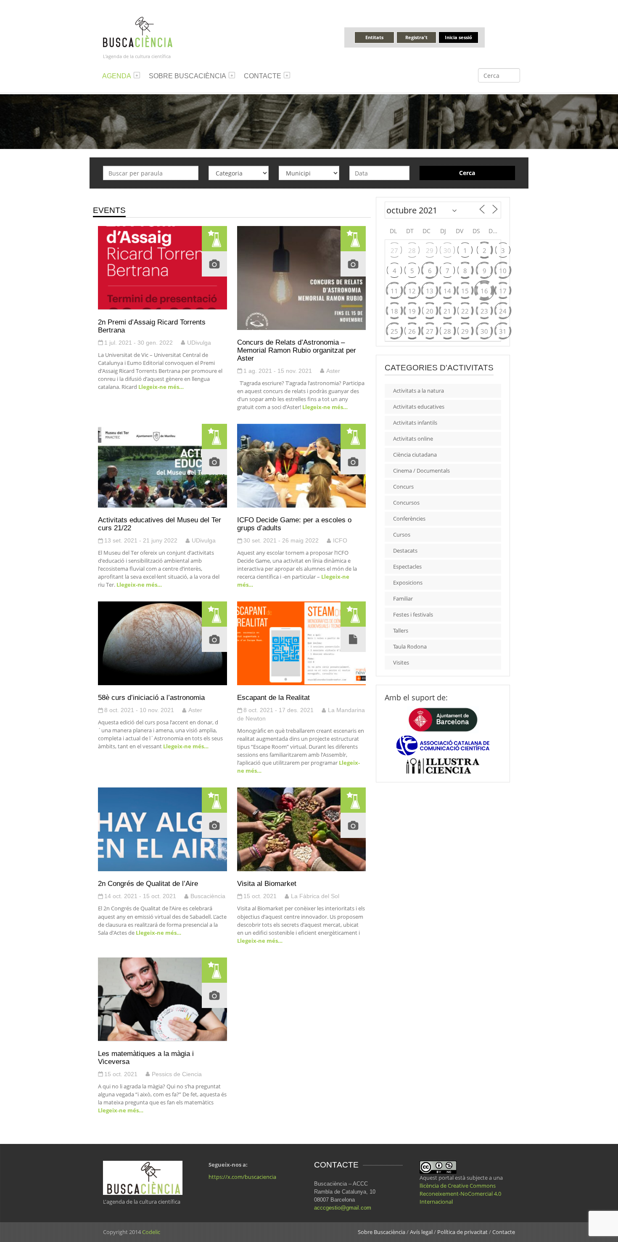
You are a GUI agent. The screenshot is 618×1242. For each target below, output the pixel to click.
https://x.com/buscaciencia (242, 1177)
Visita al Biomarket (266, 883)
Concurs (403, 486)
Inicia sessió (458, 37)
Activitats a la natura (418, 390)
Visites (401, 662)
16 (484, 291)
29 (429, 250)
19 (412, 311)
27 (394, 250)
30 (447, 250)
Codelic (151, 1232)
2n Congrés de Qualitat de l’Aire (148, 883)
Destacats (405, 550)
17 (503, 291)
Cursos (401, 534)
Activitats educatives (418, 406)
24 (503, 311)
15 (465, 291)
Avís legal (421, 1232)
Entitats (374, 37)
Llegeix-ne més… (160, 387)
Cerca (467, 173)
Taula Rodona (410, 646)
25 (394, 331)
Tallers (400, 630)
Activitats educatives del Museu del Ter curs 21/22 (159, 524)
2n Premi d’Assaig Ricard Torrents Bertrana (152, 326)
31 (503, 331)
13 (429, 291)
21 (447, 311)
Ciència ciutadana (415, 454)
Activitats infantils (415, 422)
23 (484, 311)
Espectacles (407, 566)
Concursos (406, 502)
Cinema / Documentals (421, 470)
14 (447, 291)
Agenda (116, 76)
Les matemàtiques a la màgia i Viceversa (146, 1057)
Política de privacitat (462, 1232)
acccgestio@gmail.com (342, 1208)
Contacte (262, 76)
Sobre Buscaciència (187, 76)
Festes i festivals (413, 614)
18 (394, 311)
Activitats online (413, 438)
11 (394, 291)
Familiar (403, 598)
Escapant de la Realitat (273, 697)
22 (465, 311)
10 (503, 270)
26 (412, 331)
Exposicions (408, 582)
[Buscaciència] (138, 31)
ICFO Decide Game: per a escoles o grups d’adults (294, 524)
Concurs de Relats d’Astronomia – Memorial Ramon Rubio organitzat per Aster (296, 350)
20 (429, 311)
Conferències (409, 518)
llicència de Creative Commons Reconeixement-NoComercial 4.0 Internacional (460, 1193)
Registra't (416, 37)
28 (412, 250)
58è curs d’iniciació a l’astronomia (151, 697)
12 (412, 291)
